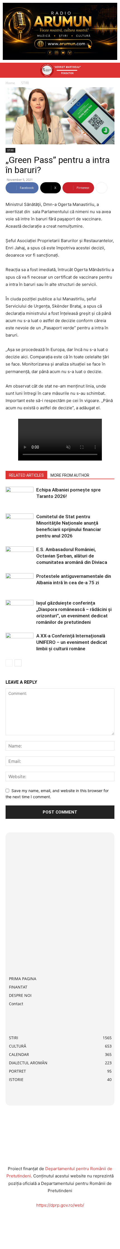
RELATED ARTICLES (26, 475)
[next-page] (18, 662)
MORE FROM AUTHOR (70, 475)
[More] (101, 187)
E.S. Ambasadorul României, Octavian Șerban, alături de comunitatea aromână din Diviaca (71, 556)
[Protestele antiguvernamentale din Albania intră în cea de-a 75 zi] (19, 582)
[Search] (112, 70)
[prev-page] (9, 662)
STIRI (25, 83)
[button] (9, 70)
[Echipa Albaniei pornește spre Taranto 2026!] (19, 496)
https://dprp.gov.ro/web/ (60, 1205)
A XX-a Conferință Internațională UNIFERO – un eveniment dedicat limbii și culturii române (71, 642)
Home (10, 83)
